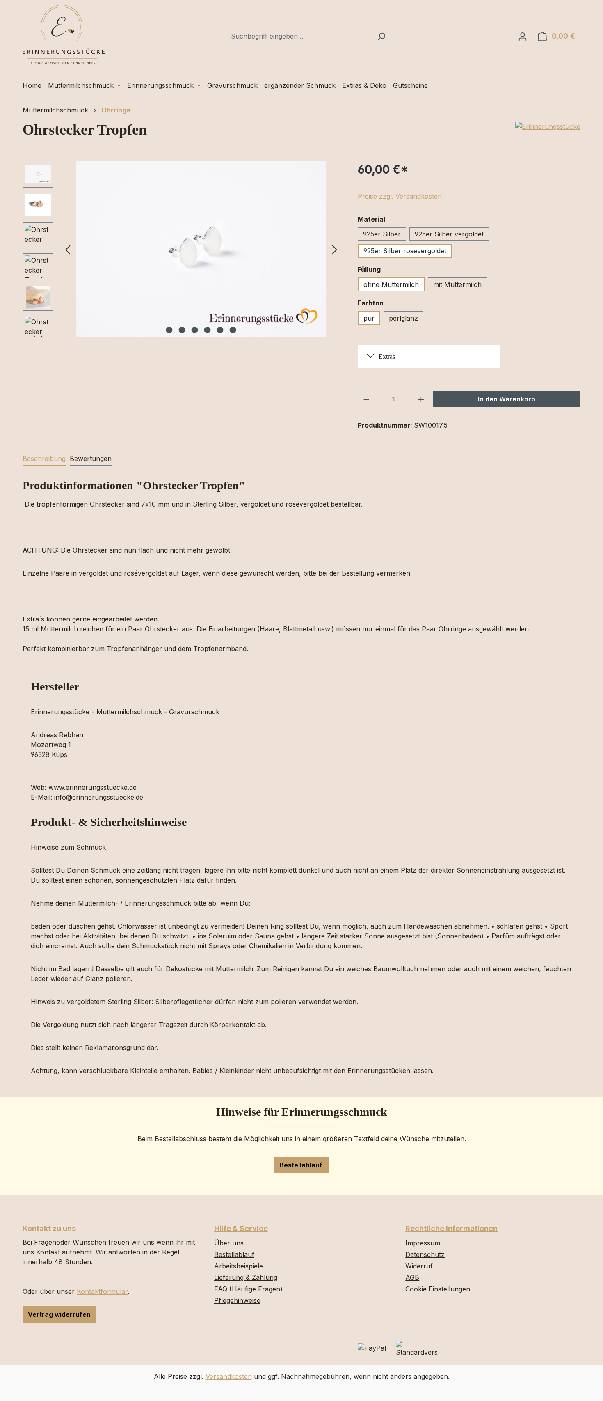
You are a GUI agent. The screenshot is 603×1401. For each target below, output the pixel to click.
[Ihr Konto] (522, 36)
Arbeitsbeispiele (238, 1266)
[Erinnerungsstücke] (547, 126)
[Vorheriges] (68, 249)
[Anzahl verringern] (366, 399)
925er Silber (382, 234)
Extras (387, 356)
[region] (181, 249)
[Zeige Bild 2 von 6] (182, 330)
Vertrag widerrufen (59, 1314)
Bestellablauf (301, 1165)
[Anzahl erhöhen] (421, 399)
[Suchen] (381, 36)
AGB (412, 1277)
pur (369, 318)
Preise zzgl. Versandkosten (400, 196)
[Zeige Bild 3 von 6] (195, 330)
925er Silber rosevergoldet (404, 251)
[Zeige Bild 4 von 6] (207, 330)
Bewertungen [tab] (91, 458)
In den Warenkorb (506, 399)
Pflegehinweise (237, 1300)
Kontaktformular (102, 1291)
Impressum (422, 1243)
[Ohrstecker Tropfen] (201, 249)
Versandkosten (229, 1376)
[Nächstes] (335, 249)
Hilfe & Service (241, 1228)
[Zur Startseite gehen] (64, 34)
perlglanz (403, 318)
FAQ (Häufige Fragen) (248, 1289)
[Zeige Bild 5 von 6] (220, 330)
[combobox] (299, 36)
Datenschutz (425, 1254)
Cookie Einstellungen (437, 1289)
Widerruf (419, 1266)
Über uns (229, 1243)
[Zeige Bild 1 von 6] (169, 330)
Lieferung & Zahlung (245, 1277)
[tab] (44, 459)
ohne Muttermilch (391, 284)
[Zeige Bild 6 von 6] (233, 330)
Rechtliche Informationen (451, 1228)
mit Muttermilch (457, 284)
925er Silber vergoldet (449, 234)
